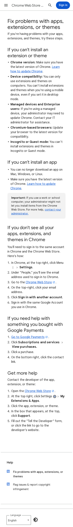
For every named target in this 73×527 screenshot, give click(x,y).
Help (10, 462)
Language (15, 515)
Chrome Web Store (39, 282)
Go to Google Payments (28, 337)
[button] (5, 5)
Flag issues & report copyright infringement (31, 487)
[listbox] (18, 520)
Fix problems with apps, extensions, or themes (38, 474)
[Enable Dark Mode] (35, 519)
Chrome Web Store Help (28, 5)
